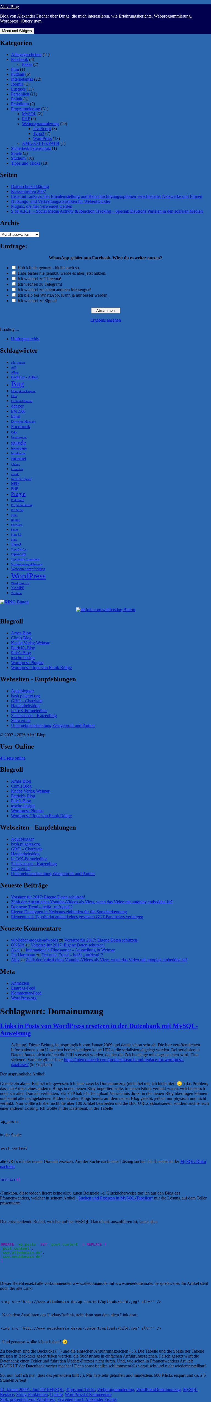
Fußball (17, 74)
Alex (15, 959)
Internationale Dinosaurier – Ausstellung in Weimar (70, 950)
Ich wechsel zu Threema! (39, 278)
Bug (17, 384)
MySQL (29, 113)
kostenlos (17, 469)
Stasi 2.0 (16, 534)
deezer (17, 406)
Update (56, 1394)
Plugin (18, 494)
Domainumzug (168, 1389)
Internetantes (22, 79)
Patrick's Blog (23, 647)
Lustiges (18, 89)
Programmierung (25, 108)
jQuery (15, 464)
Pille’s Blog (21, 652)
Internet (18, 458)
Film (15, 69)
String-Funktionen (32, 1394)
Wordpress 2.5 (20, 583)
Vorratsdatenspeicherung (26, 564)
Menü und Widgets (17, 31)
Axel (15, 950)
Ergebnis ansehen (105, 320)
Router (15, 519)
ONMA (17, 945)
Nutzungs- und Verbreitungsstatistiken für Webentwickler (60, 201)
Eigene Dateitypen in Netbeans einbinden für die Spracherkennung (69, 911)
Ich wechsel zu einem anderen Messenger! (54, 289)
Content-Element (21, 401)
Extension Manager (23, 421)
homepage (19, 448)
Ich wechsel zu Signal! (37, 300)
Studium (18, 158)
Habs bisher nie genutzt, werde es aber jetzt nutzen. (62, 273)
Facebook (19, 59)
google (18, 442)
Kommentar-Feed (26, 993)
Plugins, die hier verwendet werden (41, 206)
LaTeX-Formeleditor (29, 710)
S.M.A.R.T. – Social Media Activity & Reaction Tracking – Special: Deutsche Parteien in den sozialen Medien (107, 211)
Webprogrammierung (40, 123)
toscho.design (23, 657)
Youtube (16, 593)
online (13, 758)
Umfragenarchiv (25, 338)
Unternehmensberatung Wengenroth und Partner (53, 725)
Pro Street (17, 510)
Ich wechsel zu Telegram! (40, 284)
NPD (15, 483)
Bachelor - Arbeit (24, 377)
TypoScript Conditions (25, 559)
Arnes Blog (21, 633)
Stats (14, 539)
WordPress (42, 138)
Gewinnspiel (19, 437)
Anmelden (20, 983)
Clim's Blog (21, 638)
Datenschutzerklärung (30, 186)
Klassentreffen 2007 (28, 191)
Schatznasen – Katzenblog (34, 715)
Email (15, 416)
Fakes (27, 64)
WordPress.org (24, 998)
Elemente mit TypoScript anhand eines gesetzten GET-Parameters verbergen (77, 916)
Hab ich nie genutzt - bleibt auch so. (49, 267)
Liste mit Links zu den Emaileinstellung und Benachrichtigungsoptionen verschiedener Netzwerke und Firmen (106, 196)
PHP (26, 118)
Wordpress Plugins (27, 662)
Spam (14, 529)
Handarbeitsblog (25, 705)
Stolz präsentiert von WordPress (27, 1399)
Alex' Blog (9, 6)
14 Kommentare (98, 1394)
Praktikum (20, 104)
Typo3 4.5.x (19, 549)
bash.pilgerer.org (25, 695)
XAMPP (17, 588)
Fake (14, 432)
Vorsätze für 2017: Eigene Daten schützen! (48, 897)
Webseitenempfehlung (28, 569)
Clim (14, 396)
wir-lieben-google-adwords (34, 940)
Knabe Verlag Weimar (30, 642)
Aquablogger (22, 691)
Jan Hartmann (23, 955)
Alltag (15, 372)
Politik (16, 99)
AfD (13, 367)
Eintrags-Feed (23, 988)
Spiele (16, 153)
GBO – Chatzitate (26, 700)
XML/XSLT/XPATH (40, 143)
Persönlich (20, 94)
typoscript (18, 554)
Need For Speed (21, 479)
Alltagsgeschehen (26, 54)
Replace (7, 1394)
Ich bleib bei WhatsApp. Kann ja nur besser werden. (63, 295)
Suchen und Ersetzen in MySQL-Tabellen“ (115, 1198)
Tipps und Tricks (25, 163)
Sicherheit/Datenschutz (31, 148)
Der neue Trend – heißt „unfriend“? (42, 906)
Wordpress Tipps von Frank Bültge (41, 667)
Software (16, 524)
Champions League (23, 391)
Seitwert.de (20, 720)
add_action (18, 362)
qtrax (14, 514)
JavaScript (42, 128)
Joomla (17, 84)
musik (15, 474)
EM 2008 (18, 411)
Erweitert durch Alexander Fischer (87, 1399)
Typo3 (38, 133)
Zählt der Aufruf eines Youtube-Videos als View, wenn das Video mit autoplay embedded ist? (92, 902)
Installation (18, 453)
